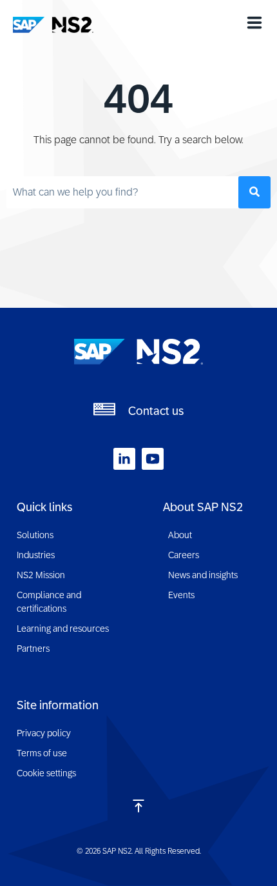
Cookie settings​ (46, 773)
